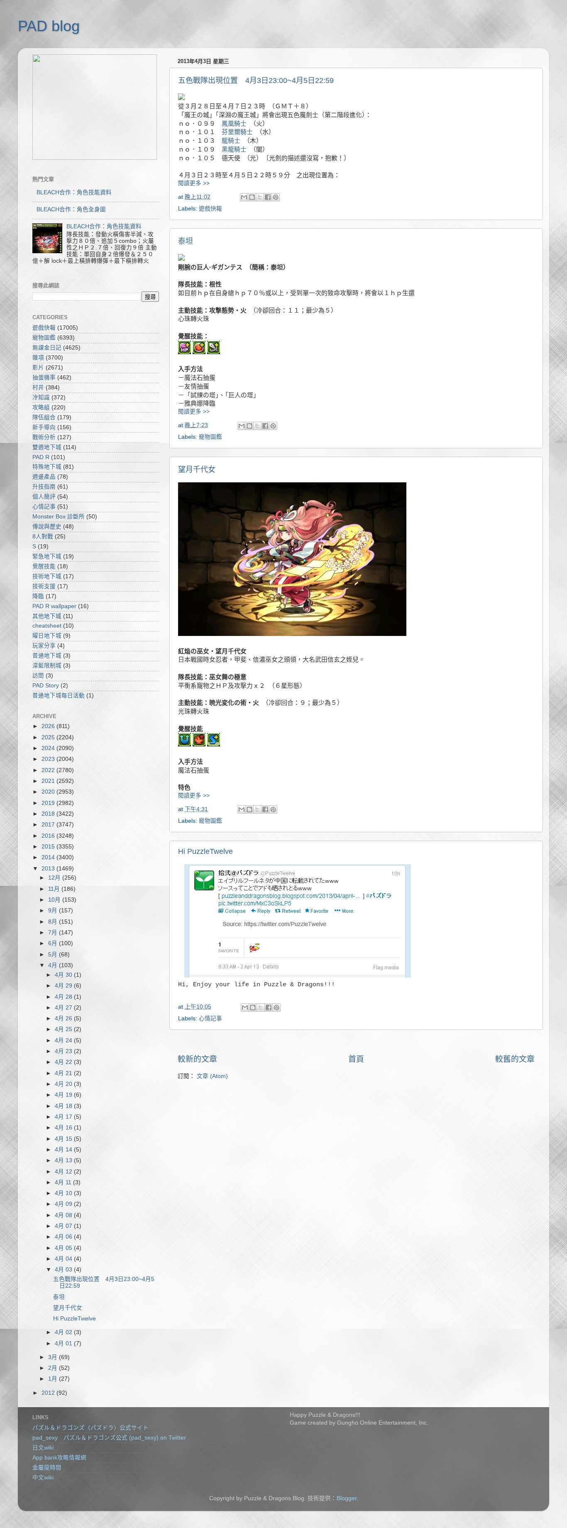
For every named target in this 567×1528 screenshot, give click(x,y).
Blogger (347, 1498)
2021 (49, 781)
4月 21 (64, 1073)
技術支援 (44, 586)
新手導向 (44, 427)
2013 (49, 868)
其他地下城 (46, 616)
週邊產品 (44, 477)
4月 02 (64, 1332)
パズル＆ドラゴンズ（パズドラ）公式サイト (90, 1428)
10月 (55, 900)
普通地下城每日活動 (58, 695)
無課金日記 (46, 348)
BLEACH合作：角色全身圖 (71, 209)
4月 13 (64, 1160)
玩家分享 (44, 646)
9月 (53, 910)
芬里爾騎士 (237, 132)
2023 (49, 759)
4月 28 (64, 997)
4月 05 (64, 1248)
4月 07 (64, 1226)
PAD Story (45, 685)
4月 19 (64, 1095)
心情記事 (210, 1018)
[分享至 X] (260, 197)
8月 (53, 922)
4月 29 (64, 986)
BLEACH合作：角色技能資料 (74, 192)
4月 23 (64, 1051)
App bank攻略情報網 (59, 1458)
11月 (54, 889)
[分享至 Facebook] (268, 197)
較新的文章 (197, 1059)
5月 (53, 954)
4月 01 (64, 1343)
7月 (53, 932)
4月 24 (64, 1040)
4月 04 (64, 1259)
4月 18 (64, 1106)
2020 (49, 792)
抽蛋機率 (44, 377)
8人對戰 (42, 536)
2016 (49, 836)
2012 (49, 1393)
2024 (49, 748)
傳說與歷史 (46, 526)
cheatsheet (46, 626)
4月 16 (64, 1128)
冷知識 (41, 397)
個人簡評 (44, 497)
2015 (49, 846)
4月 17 (64, 1117)
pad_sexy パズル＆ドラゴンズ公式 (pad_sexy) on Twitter (109, 1438)
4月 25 (64, 1029)
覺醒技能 (44, 566)
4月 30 (64, 975)
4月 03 (64, 1269)
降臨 (38, 596)
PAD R (40, 457)
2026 (49, 726)
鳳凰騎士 (234, 123)
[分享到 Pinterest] (275, 197)
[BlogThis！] (252, 197)
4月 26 (64, 1018)
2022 (49, 770)
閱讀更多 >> (194, 183)
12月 (55, 878)
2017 (49, 824)
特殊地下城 (46, 467)
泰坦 (185, 241)
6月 (53, 943)
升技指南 (44, 487)
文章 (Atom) (212, 1076)
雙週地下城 (46, 447)
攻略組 (41, 407)
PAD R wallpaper (54, 606)
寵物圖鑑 (210, 437)
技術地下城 (46, 576)
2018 (49, 814)
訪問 (38, 675)
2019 (49, 803)
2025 (49, 737)
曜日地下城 (46, 636)
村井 (38, 387)
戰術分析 (44, 437)
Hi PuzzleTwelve (205, 851)
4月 (53, 965)
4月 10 (64, 1193)
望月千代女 (196, 469)
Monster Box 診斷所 (58, 516)
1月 (53, 1379)
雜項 (38, 357)
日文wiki (43, 1448)
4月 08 (64, 1215)
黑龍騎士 (234, 149)
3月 (53, 1357)
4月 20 (64, 1084)
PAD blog (49, 25)
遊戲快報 (210, 208)
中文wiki (43, 1477)
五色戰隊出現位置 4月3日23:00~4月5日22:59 (256, 80)
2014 (49, 857)
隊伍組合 (44, 417)
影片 (38, 367)
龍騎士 (231, 140)
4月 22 (64, 1062)
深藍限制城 (46, 666)
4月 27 (64, 1008)
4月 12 (64, 1172)
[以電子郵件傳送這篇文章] (244, 197)
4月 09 (64, 1204)
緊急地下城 (46, 556)
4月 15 (64, 1139)
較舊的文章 (515, 1059)
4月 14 (64, 1150)
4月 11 (64, 1182)
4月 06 (64, 1237)
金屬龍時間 (46, 1467)
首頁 (356, 1059)
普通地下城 (46, 656)
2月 (53, 1368)
